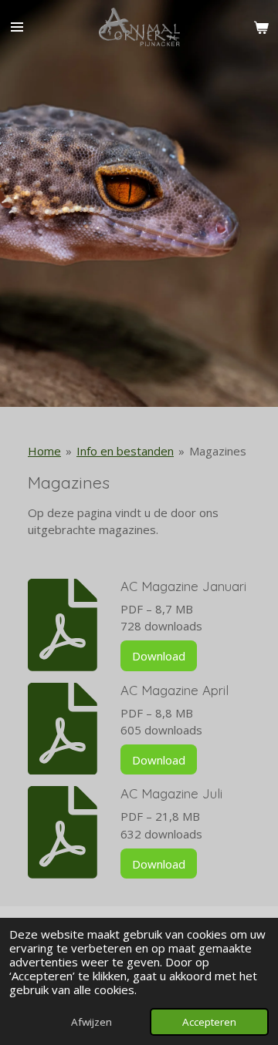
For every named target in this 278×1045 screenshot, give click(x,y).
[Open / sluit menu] (17, 27)
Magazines (217, 451)
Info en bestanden (125, 451)
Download (158, 656)
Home (44, 451)
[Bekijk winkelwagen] (261, 27)
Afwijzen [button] (91, 1022)
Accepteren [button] (209, 1022)
